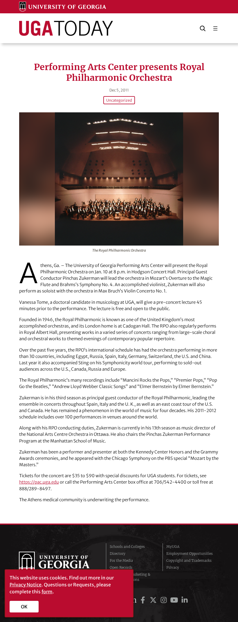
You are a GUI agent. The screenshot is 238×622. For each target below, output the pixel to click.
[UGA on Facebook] (143, 600)
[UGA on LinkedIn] (184, 600)
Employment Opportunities (189, 553)
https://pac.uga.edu (39, 482)
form (47, 591)
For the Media (121, 560)
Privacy (172, 567)
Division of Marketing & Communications (130, 577)
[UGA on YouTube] (175, 600)
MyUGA (172, 546)
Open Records (121, 567)
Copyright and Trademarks (189, 560)
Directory (117, 553)
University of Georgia (58, 563)
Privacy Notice (26, 585)
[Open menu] (215, 28)
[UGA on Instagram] (164, 600)
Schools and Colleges (127, 546)
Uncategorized (119, 100)
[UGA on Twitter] (154, 600)
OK (24, 607)
